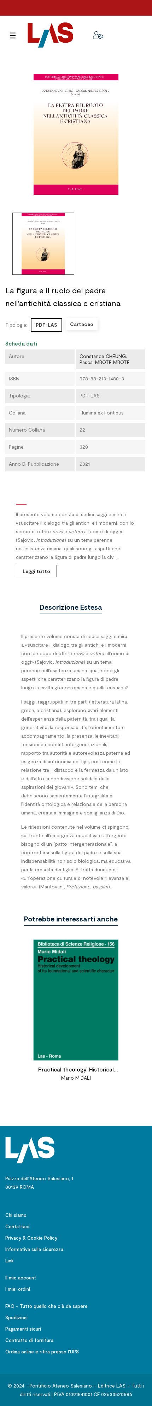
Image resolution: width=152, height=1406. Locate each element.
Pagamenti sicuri (23, 1329)
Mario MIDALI (76, 1078)
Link (9, 1260)
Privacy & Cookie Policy (31, 1238)
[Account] (98, 35)
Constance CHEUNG (103, 356)
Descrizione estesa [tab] (71, 607)
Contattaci (17, 1226)
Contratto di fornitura (29, 1340)
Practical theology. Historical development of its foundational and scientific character (76, 1070)
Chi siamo (16, 1215)
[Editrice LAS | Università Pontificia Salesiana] (30, 1149)
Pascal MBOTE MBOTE (105, 362)
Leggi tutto (36, 571)
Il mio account (20, 1278)
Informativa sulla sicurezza (34, 1249)
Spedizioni (16, 1317)
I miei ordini (17, 1289)
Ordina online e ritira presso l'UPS (42, 1351)
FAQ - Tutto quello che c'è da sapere (46, 1306)
